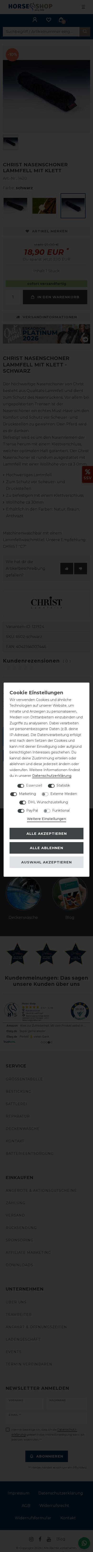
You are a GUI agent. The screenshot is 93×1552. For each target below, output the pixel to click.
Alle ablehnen (46, 848)
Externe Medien (63, 793)
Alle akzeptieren (46, 833)
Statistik (63, 785)
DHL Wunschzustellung (48, 802)
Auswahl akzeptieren (46, 862)
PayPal (32, 810)
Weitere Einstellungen (46, 818)
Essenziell (34, 785)
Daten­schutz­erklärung (51, 775)
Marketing (27, 793)
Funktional (61, 810)
